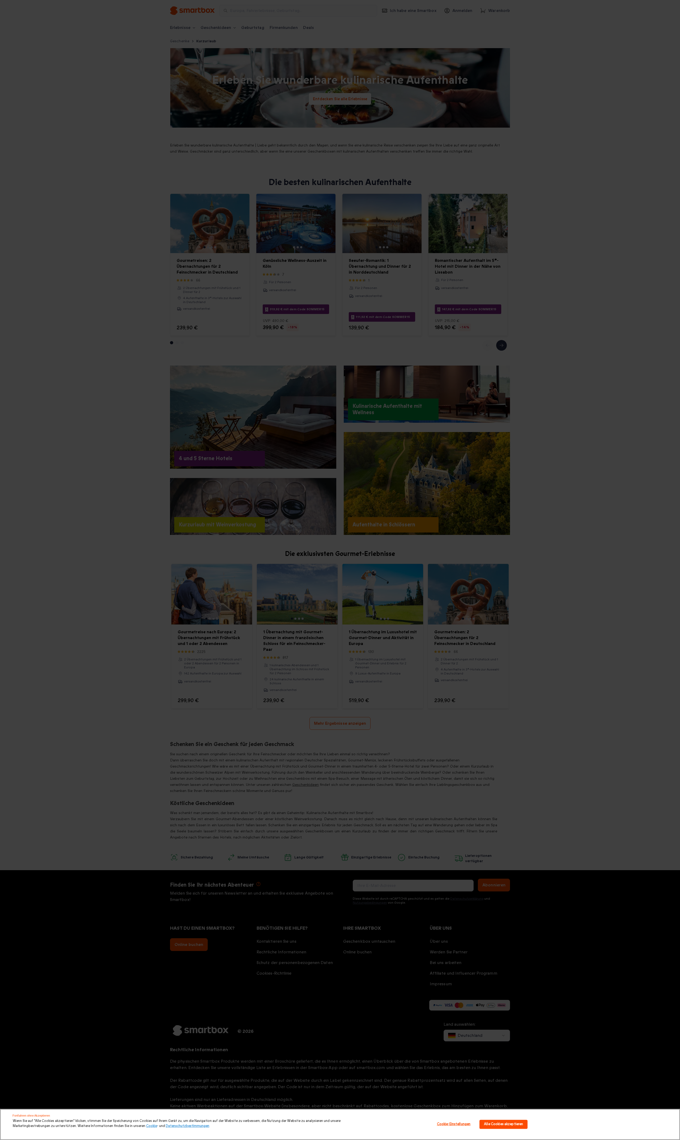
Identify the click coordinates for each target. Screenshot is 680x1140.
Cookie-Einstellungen (454, 1124)
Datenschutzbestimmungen (187, 1126)
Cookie (151, 1126)
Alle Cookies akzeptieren (503, 1124)
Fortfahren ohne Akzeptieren (31, 1115)
